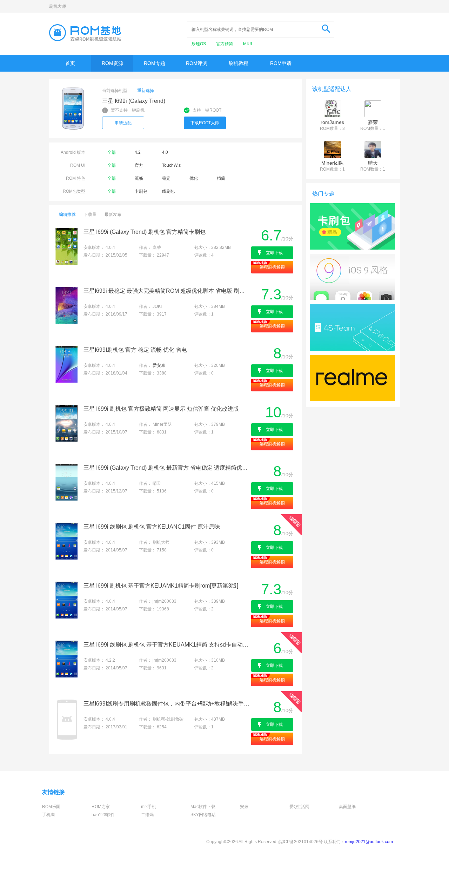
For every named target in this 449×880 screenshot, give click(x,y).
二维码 (147, 814)
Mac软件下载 (202, 806)
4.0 (165, 152)
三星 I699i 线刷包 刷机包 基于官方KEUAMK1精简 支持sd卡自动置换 (166, 645)
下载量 (90, 214)
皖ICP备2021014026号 (301, 841)
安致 (244, 806)
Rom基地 (85, 32)
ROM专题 (154, 63)
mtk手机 (148, 806)
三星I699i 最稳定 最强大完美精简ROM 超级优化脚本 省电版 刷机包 (166, 291)
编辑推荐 (67, 214)
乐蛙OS (199, 43)
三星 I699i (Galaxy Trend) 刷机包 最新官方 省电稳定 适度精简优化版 (166, 468)
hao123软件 (103, 814)
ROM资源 (112, 63)
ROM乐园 (51, 806)
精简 (221, 178)
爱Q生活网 (299, 806)
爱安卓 (159, 365)
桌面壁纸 (347, 806)
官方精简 (225, 43)
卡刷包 (141, 191)
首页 (70, 63)
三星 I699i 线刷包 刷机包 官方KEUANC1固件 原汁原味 (151, 527)
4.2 (138, 152)
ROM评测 (196, 63)
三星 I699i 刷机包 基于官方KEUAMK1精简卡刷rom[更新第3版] (160, 586)
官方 (139, 165)
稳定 (166, 178)
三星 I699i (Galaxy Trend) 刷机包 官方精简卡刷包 (144, 232)
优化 (193, 178)
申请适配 (123, 122)
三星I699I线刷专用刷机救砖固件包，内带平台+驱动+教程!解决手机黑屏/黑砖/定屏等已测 (166, 704)
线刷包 (168, 191)
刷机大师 (57, 6)
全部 (111, 152)
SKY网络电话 (203, 814)
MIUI (247, 43)
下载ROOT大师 (204, 122)
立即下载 (274, 252)
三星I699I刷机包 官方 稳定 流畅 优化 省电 (135, 350)
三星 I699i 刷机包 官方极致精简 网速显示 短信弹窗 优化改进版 (161, 409)
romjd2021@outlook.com (369, 841)
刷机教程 (238, 63)
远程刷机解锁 (272, 267)
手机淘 (48, 814)
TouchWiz (171, 165)
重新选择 (145, 90)
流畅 (139, 178)
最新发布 (113, 214)
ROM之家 (101, 806)
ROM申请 (280, 63)
